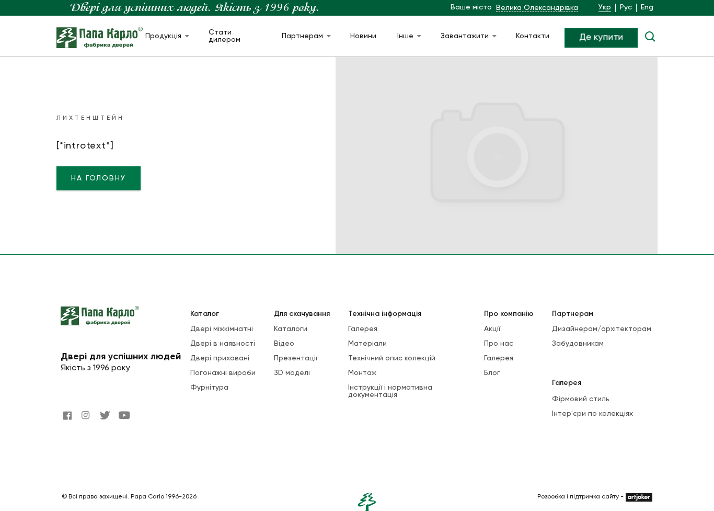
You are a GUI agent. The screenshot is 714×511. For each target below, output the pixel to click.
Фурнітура (209, 387)
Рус (626, 7)
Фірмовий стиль (580, 399)
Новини (363, 36)
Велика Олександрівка (537, 8)
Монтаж (362, 373)
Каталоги (290, 329)
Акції (492, 329)
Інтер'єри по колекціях (592, 413)
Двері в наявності (222, 343)
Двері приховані (219, 358)
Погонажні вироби (223, 373)
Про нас (498, 343)
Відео (284, 343)
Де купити (601, 37)
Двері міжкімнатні (221, 329)
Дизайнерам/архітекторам (601, 329)
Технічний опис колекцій (391, 358)
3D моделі (292, 373)
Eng (647, 7)
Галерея (362, 329)
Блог (492, 373)
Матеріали (367, 343)
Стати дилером (224, 36)
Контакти (532, 36)
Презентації (295, 358)
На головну (98, 178)
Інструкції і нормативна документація (390, 391)
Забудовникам (578, 343)
